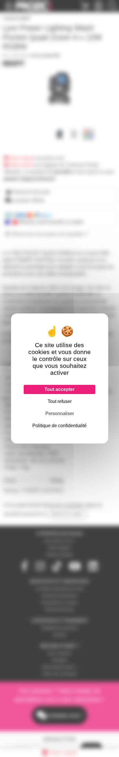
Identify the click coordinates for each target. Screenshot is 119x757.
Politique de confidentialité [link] (59, 425)
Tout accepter (59, 389)
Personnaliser (59, 413)
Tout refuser (60, 401)
